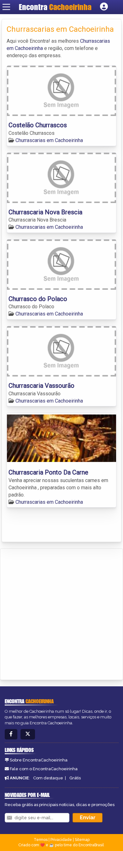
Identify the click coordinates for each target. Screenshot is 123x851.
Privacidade (61, 839)
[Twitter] (27, 734)
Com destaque (48, 778)
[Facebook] (11, 734)
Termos (41, 839)
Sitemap (82, 839)
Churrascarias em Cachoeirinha (49, 140)
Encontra (55, 7)
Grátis (75, 778)
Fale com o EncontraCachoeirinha (44, 768)
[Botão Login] (104, 7)
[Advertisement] (61, 613)
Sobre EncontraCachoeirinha (38, 760)
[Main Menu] (6, 7)
